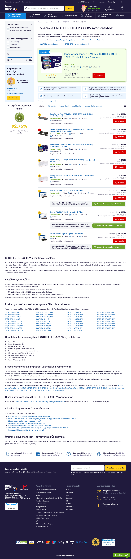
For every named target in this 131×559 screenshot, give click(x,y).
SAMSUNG (69, 507)
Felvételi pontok (41, 510)
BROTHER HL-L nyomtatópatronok (77, 44)
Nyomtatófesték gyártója (17, 39)
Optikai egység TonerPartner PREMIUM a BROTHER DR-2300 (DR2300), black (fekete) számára (71, 130)
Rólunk (68, 489)
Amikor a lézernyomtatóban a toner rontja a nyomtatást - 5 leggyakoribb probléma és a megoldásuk (42, 419)
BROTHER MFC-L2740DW (106, 328)
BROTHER (66, 22)
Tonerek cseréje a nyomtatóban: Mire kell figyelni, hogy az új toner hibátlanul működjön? (38, 428)
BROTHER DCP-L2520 (12, 319)
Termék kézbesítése (84, 2)
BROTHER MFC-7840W (74, 328)
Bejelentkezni (109, 10)
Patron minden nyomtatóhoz (53, 22)
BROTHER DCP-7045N (12, 315)
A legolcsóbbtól (63, 106)
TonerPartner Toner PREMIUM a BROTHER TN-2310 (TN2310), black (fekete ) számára (34, 390)
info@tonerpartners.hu (15, 93)
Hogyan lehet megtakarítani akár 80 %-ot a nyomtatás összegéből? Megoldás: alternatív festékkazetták (106, 88)
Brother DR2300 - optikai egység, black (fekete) (66, 234)
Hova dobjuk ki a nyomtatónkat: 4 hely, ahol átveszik (26, 430)
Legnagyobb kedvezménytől (93, 106)
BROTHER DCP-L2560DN (44, 312)
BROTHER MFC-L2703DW (106, 321)
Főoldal (40, 22)
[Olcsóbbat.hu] (108, 540)
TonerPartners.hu (73, 486)
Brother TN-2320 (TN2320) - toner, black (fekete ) (67, 190)
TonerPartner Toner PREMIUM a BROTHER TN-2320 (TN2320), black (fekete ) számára (94, 388)
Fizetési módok (41, 504)
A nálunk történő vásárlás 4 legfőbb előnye (50, 512)
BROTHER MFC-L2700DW (106, 315)
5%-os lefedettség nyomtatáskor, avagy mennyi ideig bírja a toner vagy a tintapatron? (106, 95)
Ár (8, 54)
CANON (69, 504)
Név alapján (52, 106)
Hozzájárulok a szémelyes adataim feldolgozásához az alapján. (97, 473)
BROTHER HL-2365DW (43, 326)
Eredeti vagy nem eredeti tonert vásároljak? (58, 96)
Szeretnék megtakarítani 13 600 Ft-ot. (110, 225)
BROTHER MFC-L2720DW (106, 324)
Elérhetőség (111, 2)
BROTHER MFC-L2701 (104, 317)
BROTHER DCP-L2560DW (44, 315)
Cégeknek (101, 2)
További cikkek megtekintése (48, 101)
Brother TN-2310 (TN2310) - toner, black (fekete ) (67, 212)
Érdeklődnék (13, 98)
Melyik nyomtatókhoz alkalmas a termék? (76, 70)
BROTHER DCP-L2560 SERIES (15, 326)
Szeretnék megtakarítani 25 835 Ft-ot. (110, 247)
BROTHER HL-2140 (42, 319)
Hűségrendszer (41, 507)
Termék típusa (13, 24)
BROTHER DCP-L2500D (13, 317)
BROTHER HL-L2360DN (74, 317)
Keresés (69, 8)
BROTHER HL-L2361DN (74, 321)
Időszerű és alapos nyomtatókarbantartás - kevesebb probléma (29, 425)
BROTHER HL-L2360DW (75, 319)
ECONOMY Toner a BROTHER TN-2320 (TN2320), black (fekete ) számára (40, 402)
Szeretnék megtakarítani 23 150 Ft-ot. (110, 204)
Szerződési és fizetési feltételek (46, 489)
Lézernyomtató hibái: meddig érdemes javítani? (24, 421)
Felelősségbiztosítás (42, 518)
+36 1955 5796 (94, 8)
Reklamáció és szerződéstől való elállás (49, 498)
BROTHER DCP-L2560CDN (14, 328)
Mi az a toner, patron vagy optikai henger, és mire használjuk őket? (60, 88)
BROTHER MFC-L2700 (74, 330)
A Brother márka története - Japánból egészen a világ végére (29, 416)
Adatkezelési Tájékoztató (115, 472)
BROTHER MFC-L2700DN (105, 312)
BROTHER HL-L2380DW (75, 326)
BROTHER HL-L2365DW (75, 324)
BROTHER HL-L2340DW (75, 315)
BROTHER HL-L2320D (43, 330)
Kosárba (100, 75)
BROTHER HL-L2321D (74, 312)
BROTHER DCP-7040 (12, 312)
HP (67, 501)
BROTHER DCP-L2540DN (13, 324)
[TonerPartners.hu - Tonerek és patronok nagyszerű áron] (11, 8)
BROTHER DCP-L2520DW (13, 321)
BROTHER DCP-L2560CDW (14, 330)
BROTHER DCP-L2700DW (44, 317)
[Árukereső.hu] (12, 505)
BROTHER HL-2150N (43, 321)
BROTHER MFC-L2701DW (106, 319)
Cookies (38, 495)
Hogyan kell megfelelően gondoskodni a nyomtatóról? (27, 423)
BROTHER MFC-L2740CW (106, 326)
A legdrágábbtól (77, 106)
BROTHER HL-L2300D (43, 328)
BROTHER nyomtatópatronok (50, 44)
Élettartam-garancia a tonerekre (46, 515)
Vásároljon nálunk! (43, 486)
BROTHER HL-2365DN (43, 324)
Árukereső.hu (11, 508)
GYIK (37, 521)
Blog (94, 2)
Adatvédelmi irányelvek (43, 492)
